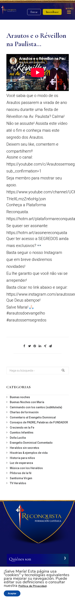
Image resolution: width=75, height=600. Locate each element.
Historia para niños (22, 458)
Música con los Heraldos (26, 468)
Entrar (34, 12)
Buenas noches (20, 397)
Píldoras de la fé (20, 473)
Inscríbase (52, 12)
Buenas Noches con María (27, 402)
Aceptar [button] (12, 593)
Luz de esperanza (21, 463)
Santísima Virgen (21, 478)
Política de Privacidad (32, 586)
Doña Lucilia (18, 437)
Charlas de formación (24, 412)
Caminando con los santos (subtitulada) (36, 407)
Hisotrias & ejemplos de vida (29, 452)
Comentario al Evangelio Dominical (33, 417)
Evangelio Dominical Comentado (31, 442)
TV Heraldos (18, 483)
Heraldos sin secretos (24, 447)
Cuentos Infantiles (21, 432)
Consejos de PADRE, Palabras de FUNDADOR (39, 422)
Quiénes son (20, 559)
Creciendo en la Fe (22, 427)
